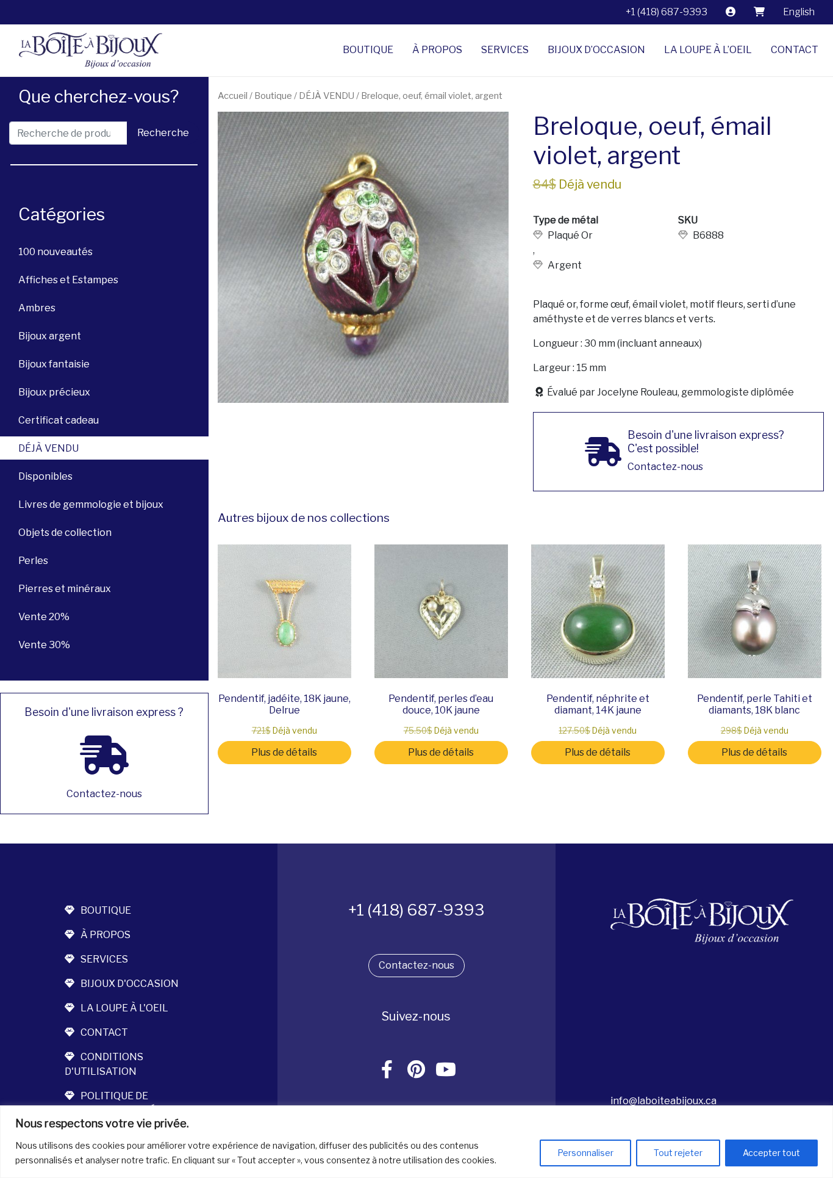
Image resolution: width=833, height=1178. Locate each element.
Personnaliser (585, 1152)
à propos (105, 935)
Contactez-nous (416, 965)
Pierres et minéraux (64, 588)
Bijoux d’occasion (596, 50)
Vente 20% (44, 617)
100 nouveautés (55, 252)
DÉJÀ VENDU (48, 448)
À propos (437, 50)
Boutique (368, 50)
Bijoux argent (49, 336)
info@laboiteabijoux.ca (663, 1101)
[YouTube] (445, 1070)
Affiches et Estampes (68, 280)
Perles (33, 560)
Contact (794, 50)
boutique (105, 910)
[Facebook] (387, 1070)
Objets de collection (65, 532)
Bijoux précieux (54, 392)
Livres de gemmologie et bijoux (90, 504)
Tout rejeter (678, 1152)
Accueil (233, 95)
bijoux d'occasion (129, 983)
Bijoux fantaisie (54, 364)
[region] (416, 1141)
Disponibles (45, 476)
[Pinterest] (416, 1070)
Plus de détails (284, 752)
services (104, 959)
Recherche (163, 133)
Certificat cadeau (58, 420)
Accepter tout (771, 1152)
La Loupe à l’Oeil (708, 50)
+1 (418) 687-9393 (666, 12)
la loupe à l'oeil (124, 1008)
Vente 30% (44, 645)
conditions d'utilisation (104, 1064)
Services (505, 50)
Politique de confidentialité (110, 1103)
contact (104, 1032)
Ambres (36, 308)
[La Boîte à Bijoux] (86, 50)
